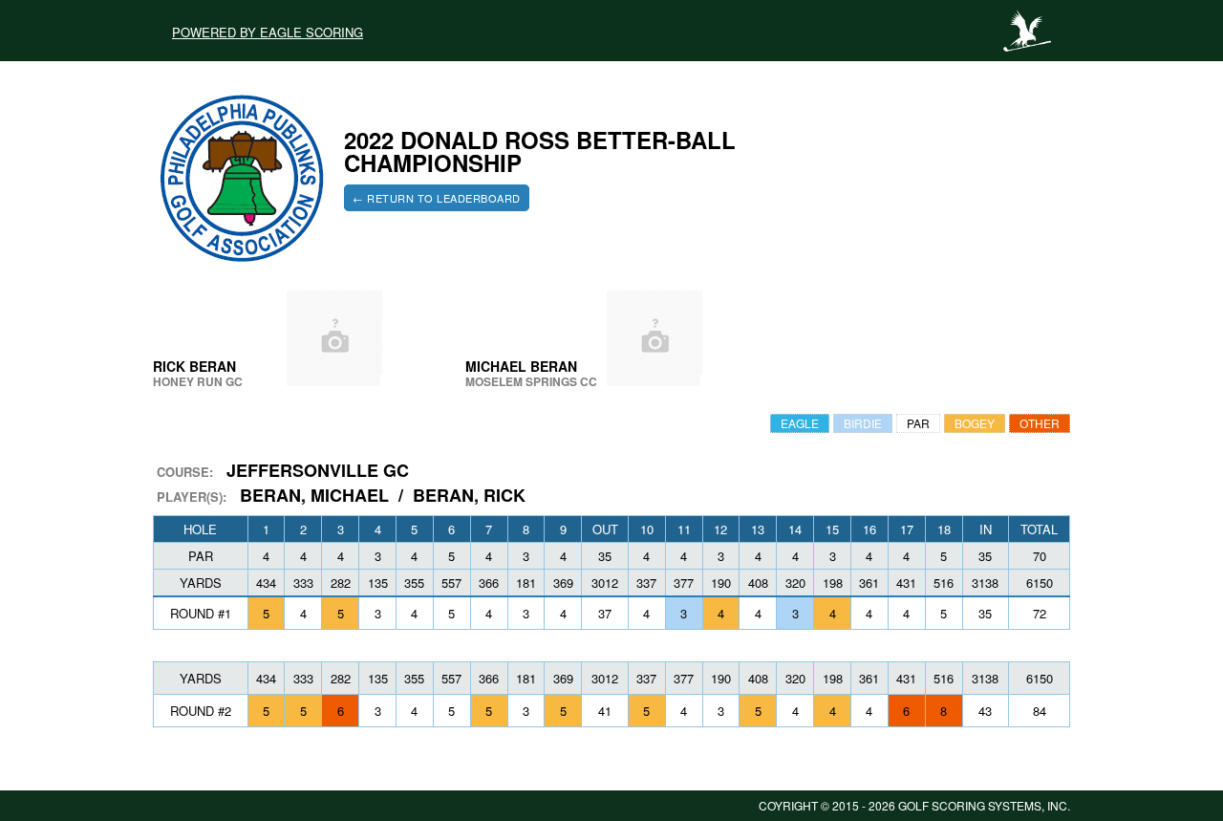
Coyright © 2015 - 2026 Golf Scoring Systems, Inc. (914, 805)
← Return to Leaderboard (437, 197)
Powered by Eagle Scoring (267, 30)
